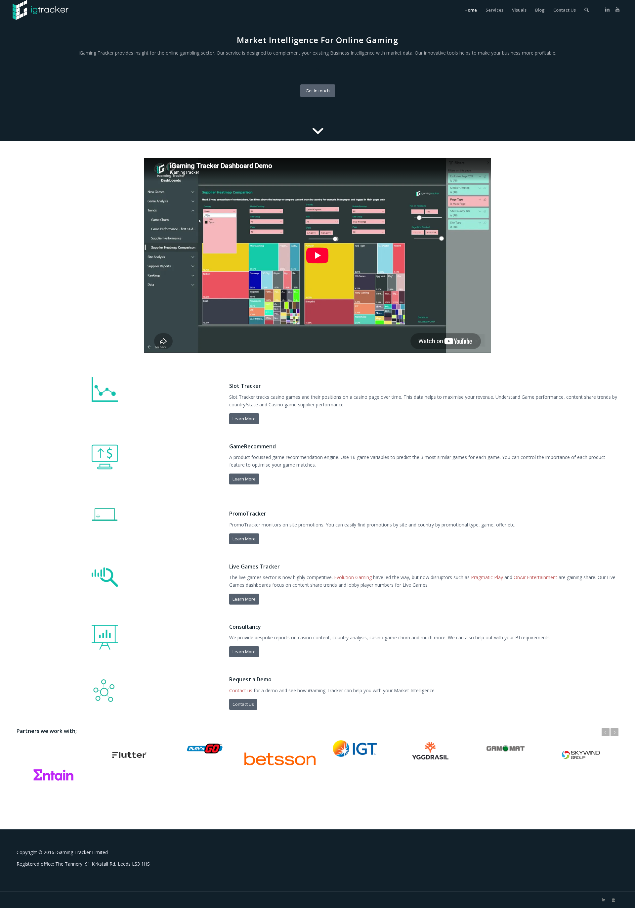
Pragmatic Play (487, 577)
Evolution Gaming (353, 577)
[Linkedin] (608, 10)
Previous (606, 732)
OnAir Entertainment (535, 577)
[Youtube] (617, 10)
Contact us (240, 690)
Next (614, 732)
